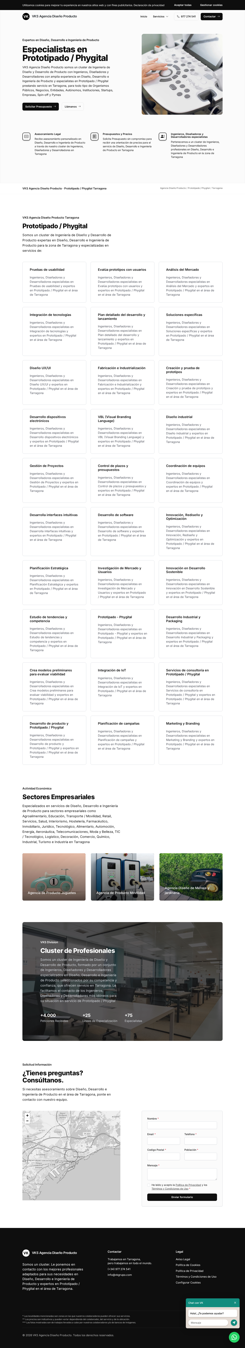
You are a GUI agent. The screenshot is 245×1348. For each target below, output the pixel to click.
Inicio (143, 16)
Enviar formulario (182, 1197)
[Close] (235, 1302)
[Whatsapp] (234, 1337)
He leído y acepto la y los (179, 1186)
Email (151, 1134)
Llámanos (71, 106)
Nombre (153, 1118)
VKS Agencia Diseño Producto (54, 16)
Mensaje (153, 1165)
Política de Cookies (188, 1265)
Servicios (158, 16)
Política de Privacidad (188, 1184)
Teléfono (190, 1134)
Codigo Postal (156, 1149)
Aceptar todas (183, 4)
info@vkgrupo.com (120, 1275)
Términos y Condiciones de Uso (170, 1188)
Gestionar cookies (211, 4)
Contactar (210, 16)
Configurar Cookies (188, 1282)
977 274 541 (188, 16)
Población (191, 1149)
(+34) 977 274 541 (119, 1269)
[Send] (234, 1323)
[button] (71, 1155)
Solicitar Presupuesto (38, 106)
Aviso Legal (183, 1259)
